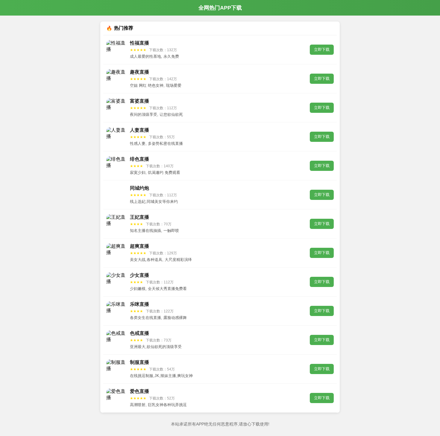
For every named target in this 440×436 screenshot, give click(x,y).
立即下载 (322, 49)
